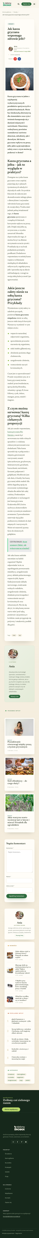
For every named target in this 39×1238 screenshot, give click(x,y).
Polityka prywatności (8, 1233)
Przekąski (8, 1167)
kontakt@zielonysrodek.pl (11, 1216)
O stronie (8, 1189)
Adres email (10, 886)
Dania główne (9, 1158)
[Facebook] (19, 59)
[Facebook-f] (17, 1142)
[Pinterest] (15, 59)
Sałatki (7, 1172)
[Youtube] (26, 1142)
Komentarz (10, 848)
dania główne (21, 1074)
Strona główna (6, 12)
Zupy (6, 1176)
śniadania (11, 1074)
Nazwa (8, 876)
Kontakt (7, 1198)
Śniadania (8, 1154)
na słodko (11, 1077)
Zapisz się (8, 1202)
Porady (16, 12)
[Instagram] (13, 1142)
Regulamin (18, 1233)
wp (20, 635)
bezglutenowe (12, 1080)
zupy (21, 1080)
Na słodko (8, 1163)
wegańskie (20, 1077)
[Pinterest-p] (21, 1142)
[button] (34, 4)
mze (14, 635)
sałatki (28, 1080)
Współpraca (8, 1193)
